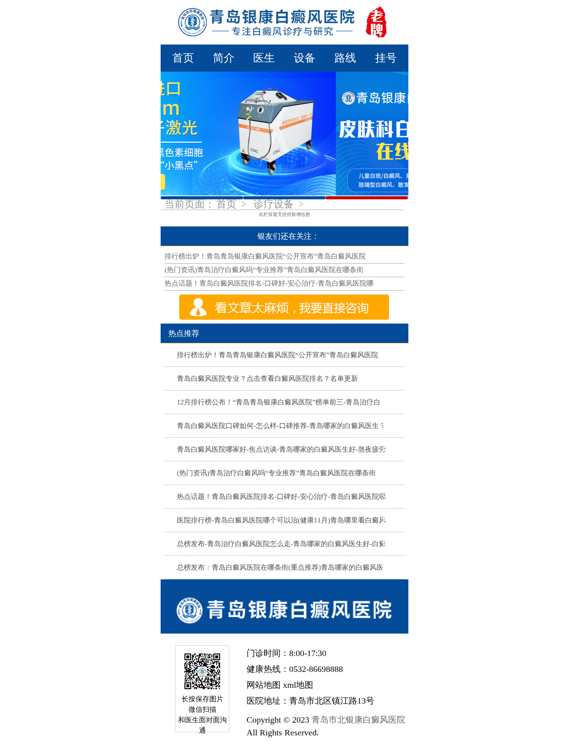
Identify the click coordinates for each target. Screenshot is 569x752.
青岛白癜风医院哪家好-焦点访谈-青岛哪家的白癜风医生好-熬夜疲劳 (281, 449)
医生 (264, 58)
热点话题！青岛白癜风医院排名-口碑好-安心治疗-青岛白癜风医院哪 (269, 283)
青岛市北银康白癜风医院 (358, 720)
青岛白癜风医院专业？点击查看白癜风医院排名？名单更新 (267, 378)
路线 (345, 58)
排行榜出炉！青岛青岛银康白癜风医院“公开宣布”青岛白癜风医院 (265, 256)
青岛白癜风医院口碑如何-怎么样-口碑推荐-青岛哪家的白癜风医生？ (281, 426)
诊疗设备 (275, 204)
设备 (304, 58)
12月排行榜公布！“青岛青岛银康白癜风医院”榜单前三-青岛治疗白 (278, 402)
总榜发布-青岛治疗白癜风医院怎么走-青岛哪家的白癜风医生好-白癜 (281, 544)
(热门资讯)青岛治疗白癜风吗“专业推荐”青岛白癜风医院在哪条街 (264, 270)
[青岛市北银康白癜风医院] (284, 22)
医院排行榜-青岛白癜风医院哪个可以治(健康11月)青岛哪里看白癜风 (281, 520)
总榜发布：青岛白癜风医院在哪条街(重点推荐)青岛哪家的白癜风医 (280, 567)
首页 (183, 58)
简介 (224, 58)
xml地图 (298, 685)
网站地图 (264, 685)
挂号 (386, 58)
